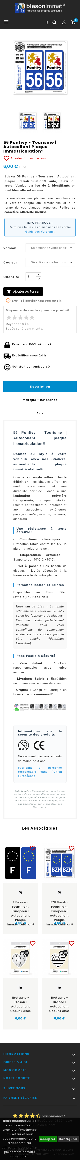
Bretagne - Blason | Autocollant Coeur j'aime (20, 1004)
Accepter (48, 1139)
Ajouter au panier (23, 291)
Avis (40, 413)
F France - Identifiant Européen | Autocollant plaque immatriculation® (20, 909)
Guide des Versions (39, 231)
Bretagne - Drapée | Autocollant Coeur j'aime (59, 1004)
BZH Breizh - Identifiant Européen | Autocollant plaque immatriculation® (59, 909)
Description (40, 386)
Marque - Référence (40, 400)
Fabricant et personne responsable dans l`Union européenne (40, 771)
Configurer (68, 1139)
